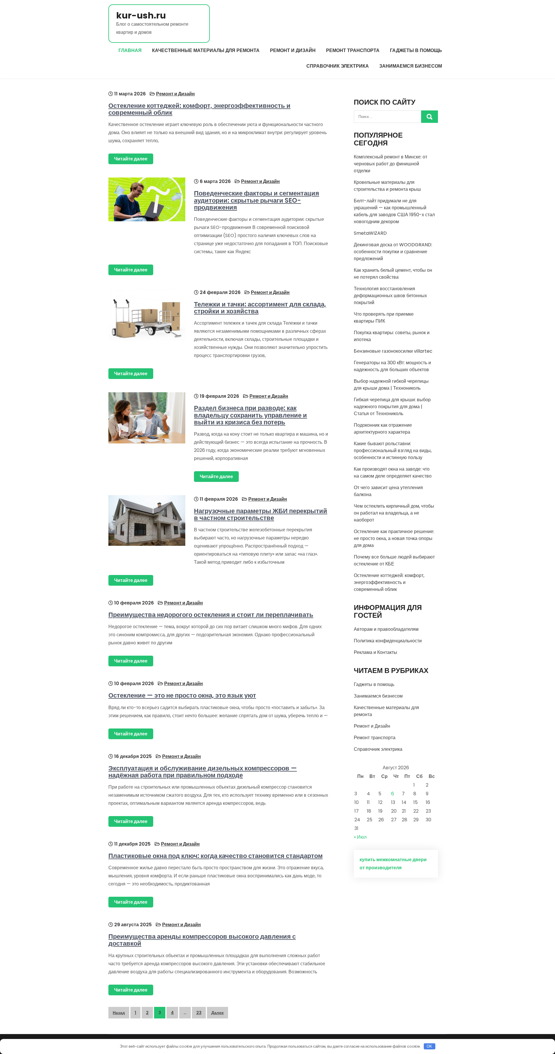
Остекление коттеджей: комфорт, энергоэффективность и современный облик (199, 109)
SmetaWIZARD (370, 233)
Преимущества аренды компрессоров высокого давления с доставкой (202, 940)
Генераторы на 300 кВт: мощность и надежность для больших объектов (392, 366)
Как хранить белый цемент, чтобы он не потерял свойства (393, 273)
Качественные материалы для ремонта (206, 50)
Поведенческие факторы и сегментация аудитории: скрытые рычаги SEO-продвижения (256, 200)
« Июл (360, 837)
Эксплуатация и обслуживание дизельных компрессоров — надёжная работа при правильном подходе (202, 772)
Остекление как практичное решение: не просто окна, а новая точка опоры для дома (394, 538)
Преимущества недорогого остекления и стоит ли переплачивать (210, 614)
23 (198, 1013)
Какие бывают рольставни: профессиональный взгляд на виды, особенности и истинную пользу (393, 450)
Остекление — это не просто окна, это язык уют (182, 695)
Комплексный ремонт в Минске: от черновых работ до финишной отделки (390, 164)
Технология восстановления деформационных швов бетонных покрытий (390, 295)
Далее (217, 1013)
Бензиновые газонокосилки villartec (393, 351)
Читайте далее (130, 159)
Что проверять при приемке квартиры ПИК (384, 317)
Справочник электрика (337, 66)
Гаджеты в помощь (416, 50)
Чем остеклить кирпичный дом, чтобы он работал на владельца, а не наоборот (394, 513)
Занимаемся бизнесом (410, 66)
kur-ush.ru (141, 15)
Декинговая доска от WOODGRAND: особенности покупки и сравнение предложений (393, 251)
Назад (119, 1013)
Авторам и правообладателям (386, 629)
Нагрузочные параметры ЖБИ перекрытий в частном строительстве (260, 514)
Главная (130, 50)
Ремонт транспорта (353, 50)
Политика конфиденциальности (388, 640)
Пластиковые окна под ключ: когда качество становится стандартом (215, 855)
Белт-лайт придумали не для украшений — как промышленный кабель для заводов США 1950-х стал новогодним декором (394, 211)
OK (429, 1046)
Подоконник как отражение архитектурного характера (383, 428)
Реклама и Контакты (375, 652)
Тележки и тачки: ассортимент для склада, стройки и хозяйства (260, 308)
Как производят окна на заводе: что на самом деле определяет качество (393, 472)
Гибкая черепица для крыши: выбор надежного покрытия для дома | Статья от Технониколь (392, 406)
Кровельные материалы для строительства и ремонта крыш (387, 186)
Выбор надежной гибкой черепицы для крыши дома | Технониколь (391, 384)
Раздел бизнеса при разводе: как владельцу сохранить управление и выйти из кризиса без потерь (250, 415)
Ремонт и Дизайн (293, 50)
